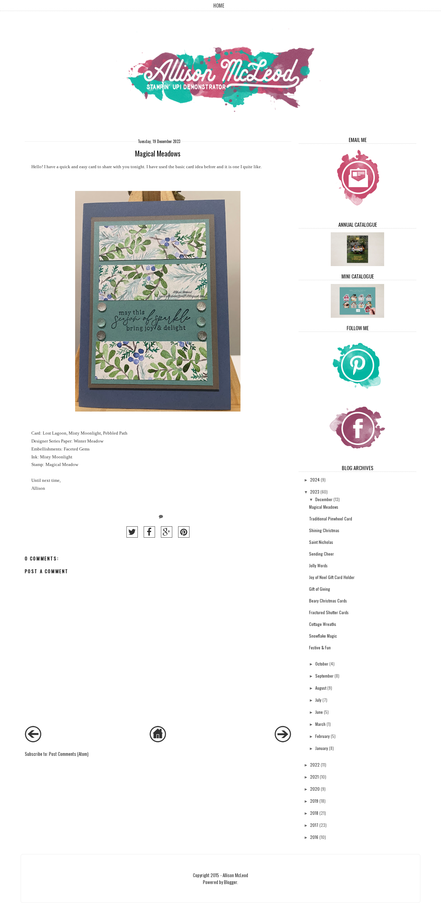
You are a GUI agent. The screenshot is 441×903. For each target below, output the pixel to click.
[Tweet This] (132, 532)
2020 (315, 789)
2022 (315, 765)
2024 (315, 480)
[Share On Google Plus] (166, 532)
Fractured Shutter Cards (329, 612)
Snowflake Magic (323, 636)
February (322, 736)
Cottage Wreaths (322, 624)
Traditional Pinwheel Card (330, 518)
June (319, 712)
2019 (314, 801)
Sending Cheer (321, 554)
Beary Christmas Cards (328, 600)
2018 (314, 813)
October (321, 664)
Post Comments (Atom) (69, 753)
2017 (314, 825)
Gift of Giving (319, 589)
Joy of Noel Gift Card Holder (332, 577)
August (320, 688)
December (323, 499)
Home (218, 5)
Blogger (230, 882)
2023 (314, 492)
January (321, 748)
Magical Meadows (323, 507)
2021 (314, 777)
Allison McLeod (235, 875)
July (318, 700)
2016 (314, 837)
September (324, 676)
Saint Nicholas (321, 542)
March (320, 724)
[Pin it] (184, 532)
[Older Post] (283, 740)
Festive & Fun (320, 647)
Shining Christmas (324, 530)
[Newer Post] (33, 740)
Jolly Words (318, 565)
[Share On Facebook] (149, 532)
